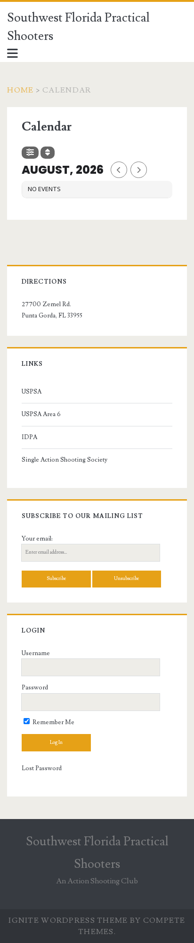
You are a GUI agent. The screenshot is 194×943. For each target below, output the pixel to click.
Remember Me (52, 722)
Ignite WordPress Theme (68, 920)
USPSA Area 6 (41, 414)
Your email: (37, 538)
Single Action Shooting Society (64, 460)
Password (35, 687)
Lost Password (42, 768)
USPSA (31, 391)
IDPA (29, 437)
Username (36, 653)
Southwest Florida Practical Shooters (78, 27)
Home (20, 90)
